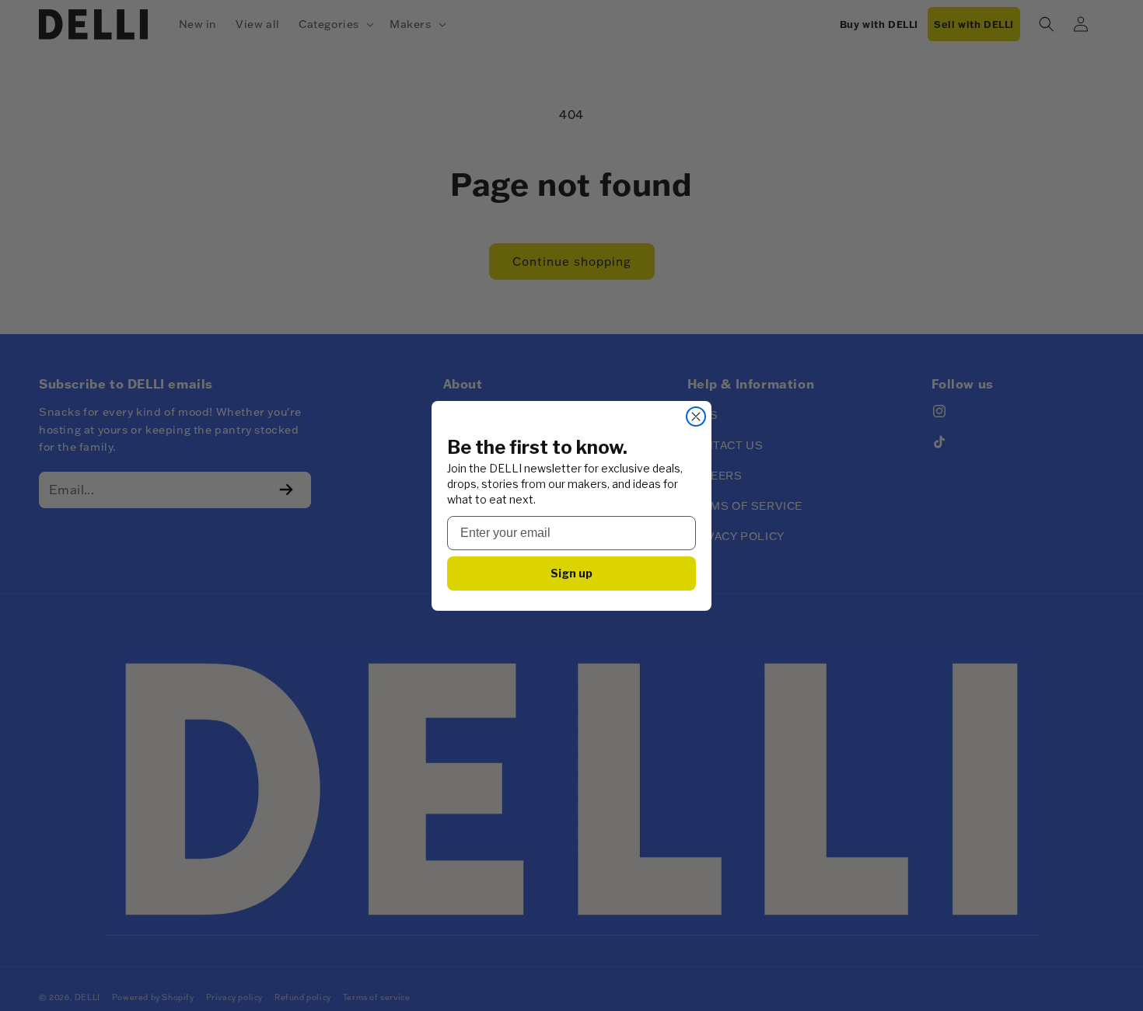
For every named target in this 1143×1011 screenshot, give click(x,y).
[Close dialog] (696, 416)
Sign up (571, 573)
